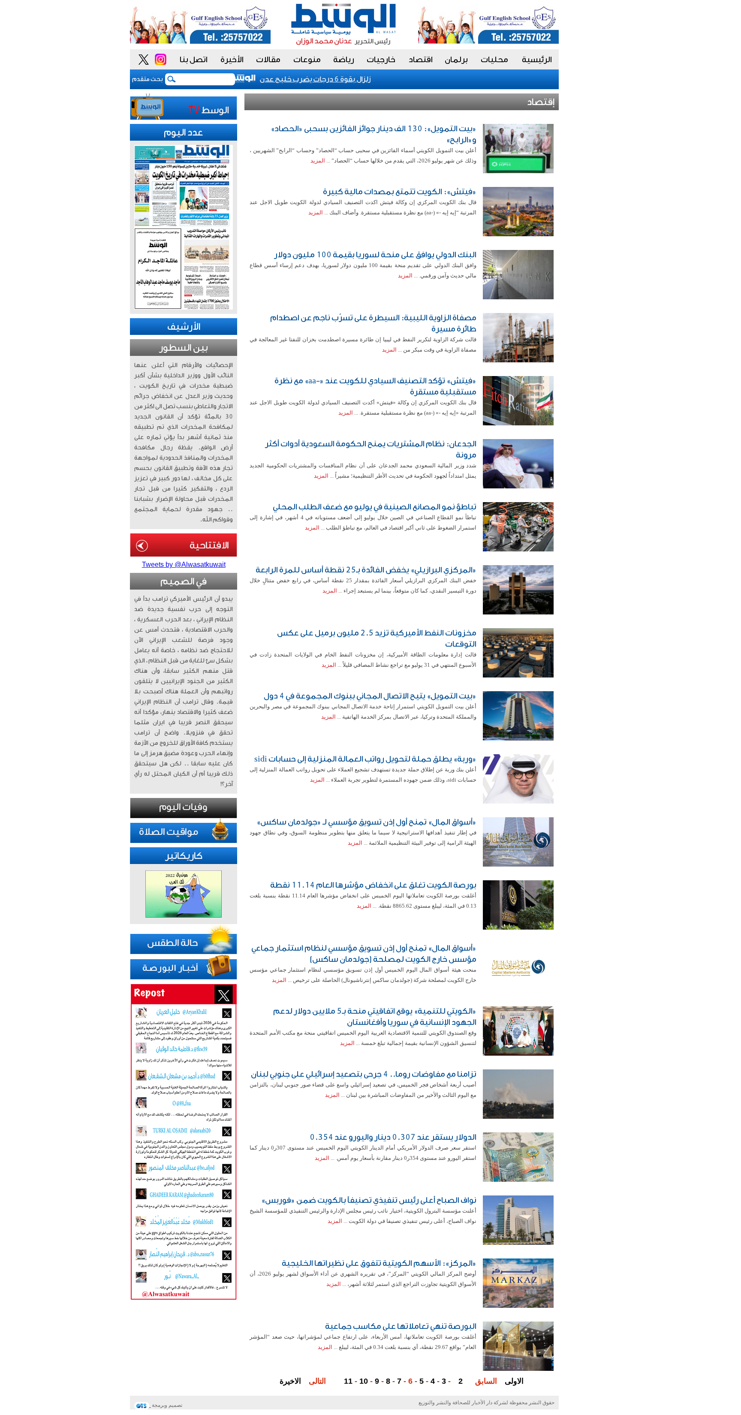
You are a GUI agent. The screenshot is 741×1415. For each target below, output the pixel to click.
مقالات (268, 59)
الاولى (514, 1381)
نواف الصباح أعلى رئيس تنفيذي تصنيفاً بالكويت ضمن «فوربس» (368, 1200)
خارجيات (381, 59)
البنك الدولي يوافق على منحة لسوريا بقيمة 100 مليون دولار (375, 254)
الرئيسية (537, 59)
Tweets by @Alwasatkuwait (184, 564)
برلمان (456, 59)
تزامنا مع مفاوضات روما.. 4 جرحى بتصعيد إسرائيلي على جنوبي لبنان (363, 1074)
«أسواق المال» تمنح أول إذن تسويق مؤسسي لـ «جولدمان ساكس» (366, 822)
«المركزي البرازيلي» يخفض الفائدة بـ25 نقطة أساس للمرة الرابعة (366, 570)
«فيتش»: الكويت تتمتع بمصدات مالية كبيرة (399, 191)
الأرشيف (183, 326)
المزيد (317, 160)
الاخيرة (290, 1381)
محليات (494, 59)
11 (348, 1381)
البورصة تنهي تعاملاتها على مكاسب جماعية (400, 1326)
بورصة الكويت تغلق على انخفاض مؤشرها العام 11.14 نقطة (373, 885)
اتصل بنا (194, 59)
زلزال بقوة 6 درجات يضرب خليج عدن (333, 79)
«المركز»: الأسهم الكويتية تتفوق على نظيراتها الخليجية (379, 1263)
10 (363, 1381)
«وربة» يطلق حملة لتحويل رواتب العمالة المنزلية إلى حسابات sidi (365, 759)
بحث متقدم (147, 79)
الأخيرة (232, 59)
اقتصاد (421, 59)
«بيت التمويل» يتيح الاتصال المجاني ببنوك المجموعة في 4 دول (370, 696)
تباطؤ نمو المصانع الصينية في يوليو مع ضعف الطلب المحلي (374, 507)
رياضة (343, 59)
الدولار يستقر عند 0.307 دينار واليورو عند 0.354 (393, 1137)
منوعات (307, 59)
